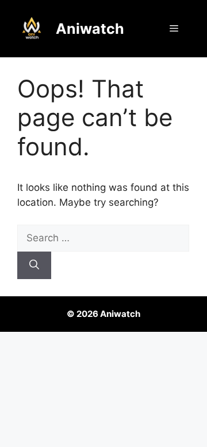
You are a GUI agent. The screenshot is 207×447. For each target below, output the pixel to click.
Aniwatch (90, 28)
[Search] (34, 265)
